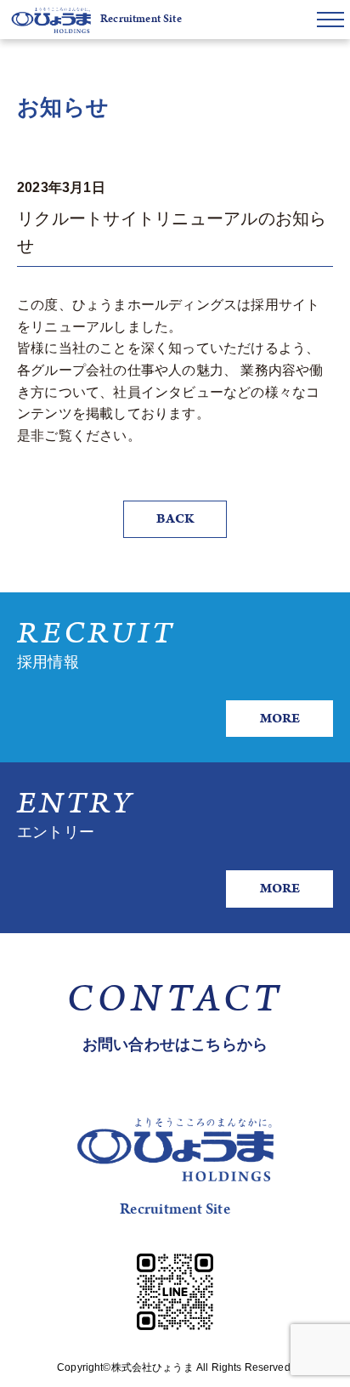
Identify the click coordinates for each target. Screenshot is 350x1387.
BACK (175, 519)
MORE (280, 718)
